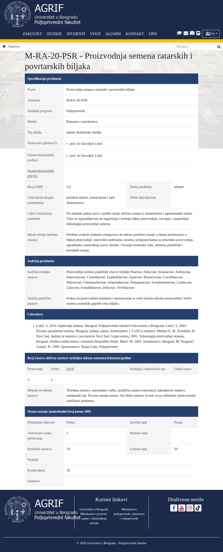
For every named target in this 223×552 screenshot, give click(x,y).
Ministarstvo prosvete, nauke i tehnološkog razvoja (94, 518)
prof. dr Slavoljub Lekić (86, 143)
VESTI (95, 34)
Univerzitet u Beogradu (93, 509)
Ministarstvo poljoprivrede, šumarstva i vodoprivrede (129, 514)
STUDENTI (76, 34)
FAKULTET (32, 34)
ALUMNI (113, 34)
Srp (213, 33)
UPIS (153, 34)
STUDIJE (54, 34)
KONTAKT (135, 34)
